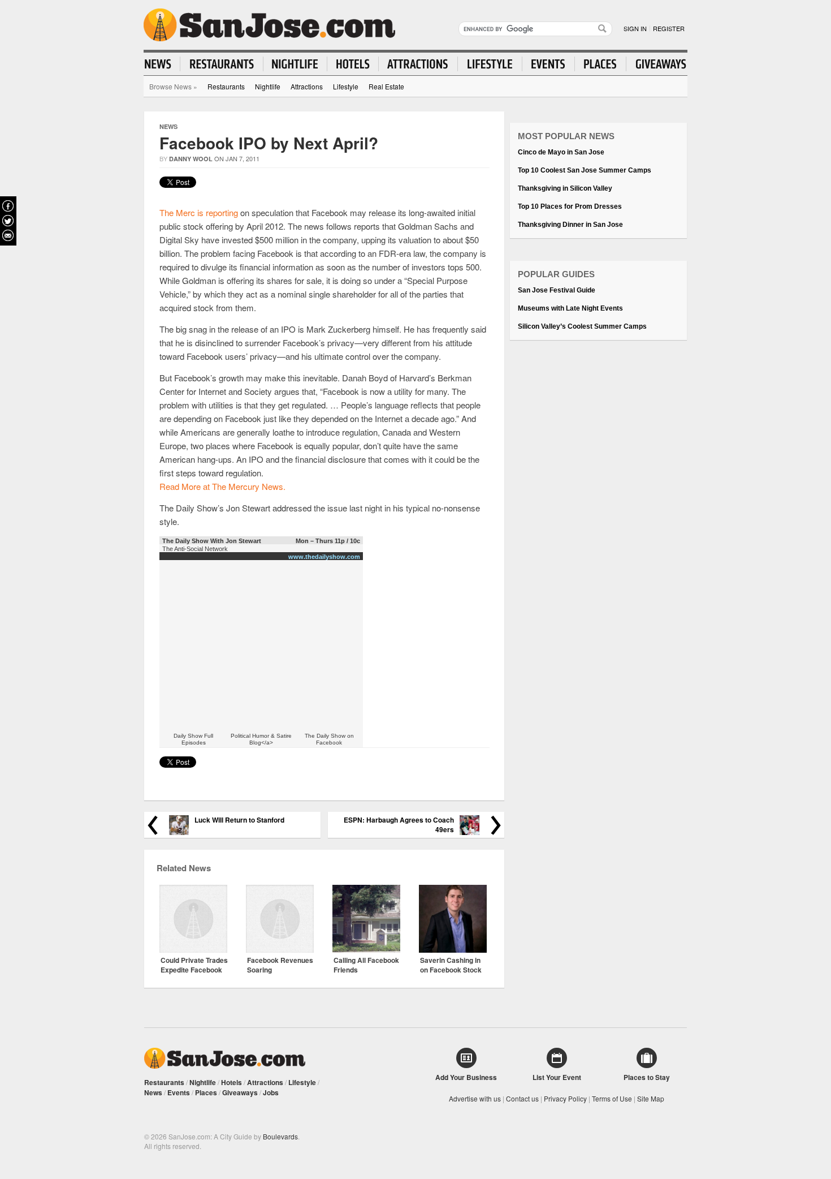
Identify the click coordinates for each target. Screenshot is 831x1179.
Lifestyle (345, 86)
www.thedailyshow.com (324, 556)
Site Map (650, 1098)
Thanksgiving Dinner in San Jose (570, 225)
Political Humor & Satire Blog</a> (261, 739)
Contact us (522, 1098)
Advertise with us (475, 1098)
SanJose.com (269, 24)
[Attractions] (418, 64)
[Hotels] (353, 64)
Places (206, 1092)
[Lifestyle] (490, 64)
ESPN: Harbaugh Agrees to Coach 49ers (399, 824)
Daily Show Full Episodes (193, 739)
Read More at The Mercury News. (222, 486)
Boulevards (280, 1136)
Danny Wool (191, 158)
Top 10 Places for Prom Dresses (570, 206)
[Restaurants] (221, 64)
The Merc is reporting (198, 212)
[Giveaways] (656, 64)
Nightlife (267, 86)
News (168, 126)
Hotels (231, 1082)
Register (669, 28)
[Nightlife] (295, 64)
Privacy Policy (565, 1098)
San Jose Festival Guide (556, 290)
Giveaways (240, 1092)
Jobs (271, 1092)
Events (178, 1092)
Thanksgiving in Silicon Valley (565, 188)
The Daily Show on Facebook (329, 739)
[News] (162, 64)
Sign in (635, 28)
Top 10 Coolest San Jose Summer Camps (584, 170)
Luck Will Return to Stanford (239, 820)
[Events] (548, 64)
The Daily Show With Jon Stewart (211, 540)
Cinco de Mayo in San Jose (561, 152)
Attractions (307, 86)
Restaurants (226, 86)
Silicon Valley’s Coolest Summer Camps (582, 326)
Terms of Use (612, 1098)
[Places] (600, 64)
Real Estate (386, 86)
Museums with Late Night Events (570, 308)
